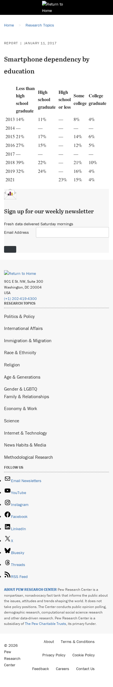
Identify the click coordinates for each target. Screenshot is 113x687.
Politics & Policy (19, 316)
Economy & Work (20, 408)
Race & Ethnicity (20, 352)
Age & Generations (22, 377)
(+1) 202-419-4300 (20, 298)
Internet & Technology (25, 433)
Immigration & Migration (28, 340)
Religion (12, 365)
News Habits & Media (25, 445)
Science (11, 421)
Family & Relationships (26, 396)
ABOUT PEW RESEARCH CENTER (30, 589)
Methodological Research (28, 457)
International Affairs (23, 328)
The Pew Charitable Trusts (45, 623)
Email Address (16, 232)
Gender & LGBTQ (20, 389)
